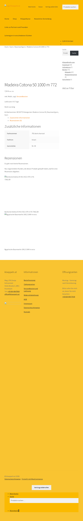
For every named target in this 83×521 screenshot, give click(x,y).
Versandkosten (22, 96)
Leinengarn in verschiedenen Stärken (18, 35)
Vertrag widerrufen (51, 7)
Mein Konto (32, 7)
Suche (64, 49)
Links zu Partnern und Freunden (16, 27)
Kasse (41, 7)
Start (6, 47)
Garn (11, 47)
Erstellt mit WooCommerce (32, 479)
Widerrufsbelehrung (31, 295)
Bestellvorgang (29, 280)
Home (7, 19)
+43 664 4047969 (14, 291)
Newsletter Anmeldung (42, 19)
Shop (15, 19)
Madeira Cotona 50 (39, 112)
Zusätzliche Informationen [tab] (20, 118)
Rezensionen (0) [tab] (16, 120)
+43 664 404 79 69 (68, 297)
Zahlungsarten (29, 284)
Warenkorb (14, 511)
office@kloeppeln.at (12, 294)
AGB (25, 299)
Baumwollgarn (20, 47)
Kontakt (27, 312)
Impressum (28, 303)
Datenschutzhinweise (32, 308)
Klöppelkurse (25, 19)
